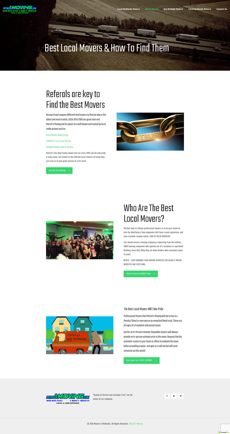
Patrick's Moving (136, 424)
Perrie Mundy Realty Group (57, 135)
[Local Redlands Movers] (20, 9)
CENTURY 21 (58, 141)
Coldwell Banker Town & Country (59, 147)
